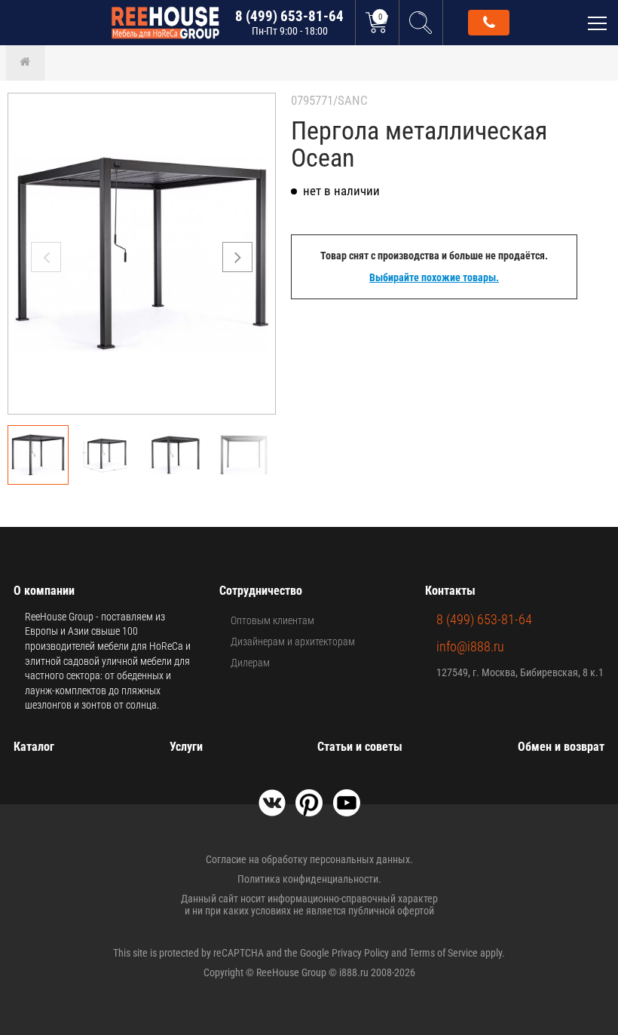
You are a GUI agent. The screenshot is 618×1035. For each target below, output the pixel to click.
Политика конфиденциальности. (309, 879)
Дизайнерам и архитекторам (293, 641)
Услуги (186, 747)
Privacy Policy (360, 953)
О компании (44, 590)
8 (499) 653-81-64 (289, 22)
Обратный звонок (488, 22)
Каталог (34, 747)
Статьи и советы (359, 747)
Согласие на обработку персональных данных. (309, 859)
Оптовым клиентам (272, 620)
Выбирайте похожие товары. (434, 277)
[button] (237, 257)
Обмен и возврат (561, 747)
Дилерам (250, 663)
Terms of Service (443, 953)
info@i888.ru (470, 646)
